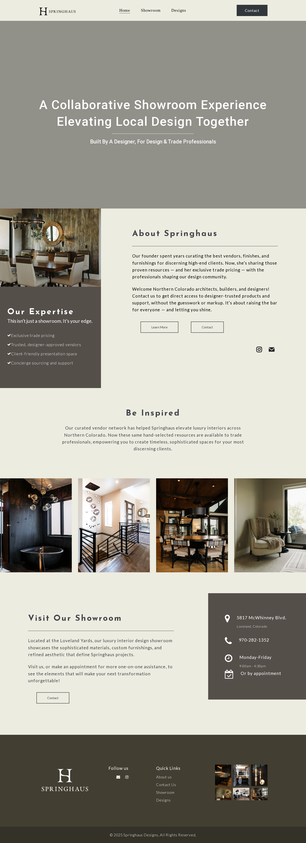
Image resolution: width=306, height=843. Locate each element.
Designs (163, 800)
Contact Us (166, 784)
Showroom (165, 792)
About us (164, 777)
